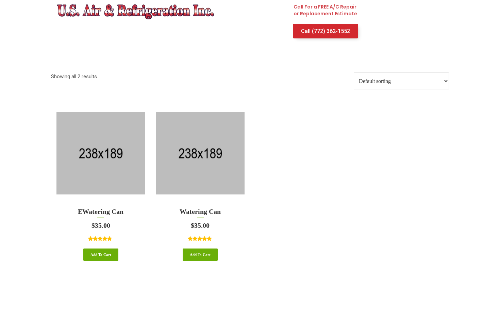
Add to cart (100, 255)
